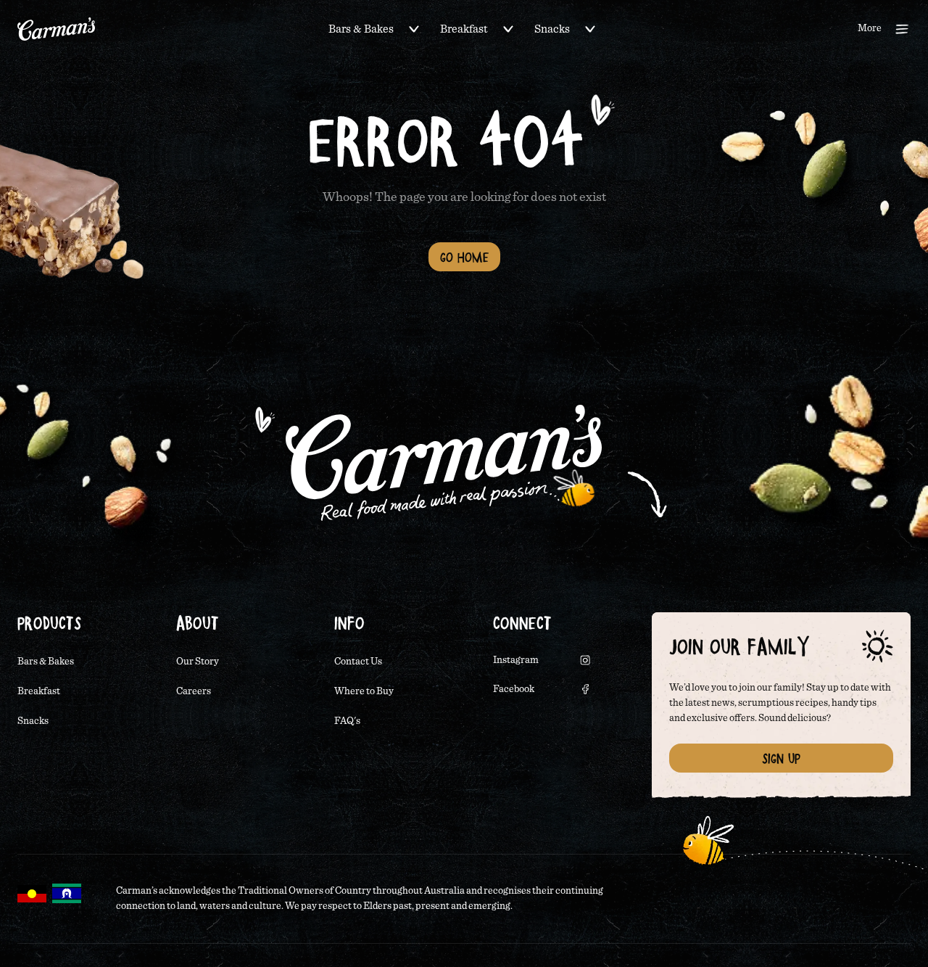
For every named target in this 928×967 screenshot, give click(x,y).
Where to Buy (364, 691)
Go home (464, 257)
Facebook (513, 689)
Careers (193, 691)
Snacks (552, 29)
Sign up (781, 758)
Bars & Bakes (361, 29)
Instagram (516, 660)
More (870, 28)
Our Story (197, 662)
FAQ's (347, 721)
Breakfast (464, 29)
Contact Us (358, 662)
